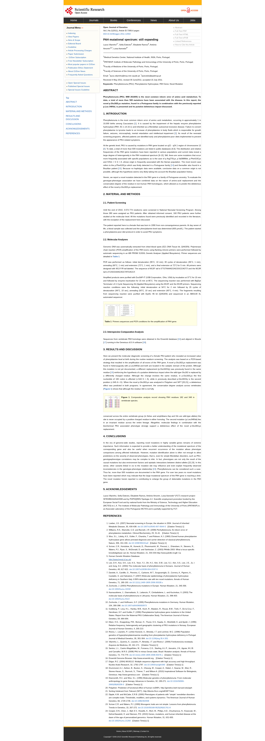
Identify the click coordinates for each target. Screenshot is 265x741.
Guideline (71, 47)
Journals (93, 20)
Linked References (182, 41)
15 (120, 168)
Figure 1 (108, 389)
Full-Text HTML (180, 34)
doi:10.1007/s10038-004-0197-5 (143, 569)
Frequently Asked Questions (79, 75)
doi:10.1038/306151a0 (138, 543)
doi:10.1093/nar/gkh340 (154, 665)
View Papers (72, 37)
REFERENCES (73, 133)
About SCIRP (127, 731)
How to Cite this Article (183, 45)
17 (105, 342)
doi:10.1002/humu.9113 (119, 599)
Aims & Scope (73, 40)
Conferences (134, 20)
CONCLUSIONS (73, 124)
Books (113, 20)
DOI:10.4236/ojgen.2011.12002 (117, 34)
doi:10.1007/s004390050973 (134, 605)
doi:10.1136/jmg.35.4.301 (157, 638)
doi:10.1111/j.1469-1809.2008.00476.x (146, 655)
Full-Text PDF (180, 31)
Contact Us (145, 731)
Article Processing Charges (79, 50)
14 (172, 165)
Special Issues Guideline (77, 90)
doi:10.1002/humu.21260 (120, 721)
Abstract (177, 27)
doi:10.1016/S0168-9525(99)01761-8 (154, 707)
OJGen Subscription (76, 57)
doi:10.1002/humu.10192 (120, 589)
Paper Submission (75, 54)
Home (73, 20)
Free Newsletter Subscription (79, 61)
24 (154, 469)
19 (112, 372)
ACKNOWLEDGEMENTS (78, 128)
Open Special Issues (76, 83)
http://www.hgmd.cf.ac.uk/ (120, 559)
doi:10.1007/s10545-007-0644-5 (152, 526)
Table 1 (116, 256)
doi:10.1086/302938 (140, 701)
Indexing (70, 33)
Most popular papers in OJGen (80, 64)
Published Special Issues (78, 86)
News (154, 20)
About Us (174, 20)
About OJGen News (75, 71)
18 (144, 342)
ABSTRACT (71, 102)
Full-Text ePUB (180, 38)
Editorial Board (73, 43)
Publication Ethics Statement (79, 68)
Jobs (192, 20)
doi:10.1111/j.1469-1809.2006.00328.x (146, 582)
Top (67, 98)
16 (179, 339)
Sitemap (136, 731)
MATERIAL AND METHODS (79, 111)
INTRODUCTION (74, 106)
